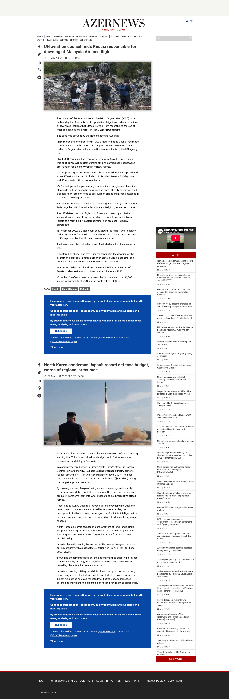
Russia (55, 289)
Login (191, 20)
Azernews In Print (129, 680)
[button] (39, 47)
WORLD (49, 36)
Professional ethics (62, 680)
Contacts (86, 680)
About (41, 680)
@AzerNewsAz (106, 337)
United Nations (69, 289)
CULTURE (64, 40)
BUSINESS (58, 36)
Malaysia (84, 289)
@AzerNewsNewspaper (63, 341)
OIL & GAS (69, 36)
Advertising (104, 680)
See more (175, 658)
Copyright (175, 680)
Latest (176, 255)
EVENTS (40, 40)
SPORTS (74, 40)
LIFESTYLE (137, 36)
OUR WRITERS (86, 40)
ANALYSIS (126, 36)
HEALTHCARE (52, 40)
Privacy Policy (155, 680)
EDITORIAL (115, 36)
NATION (40, 36)
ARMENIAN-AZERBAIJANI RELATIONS (92, 36)
